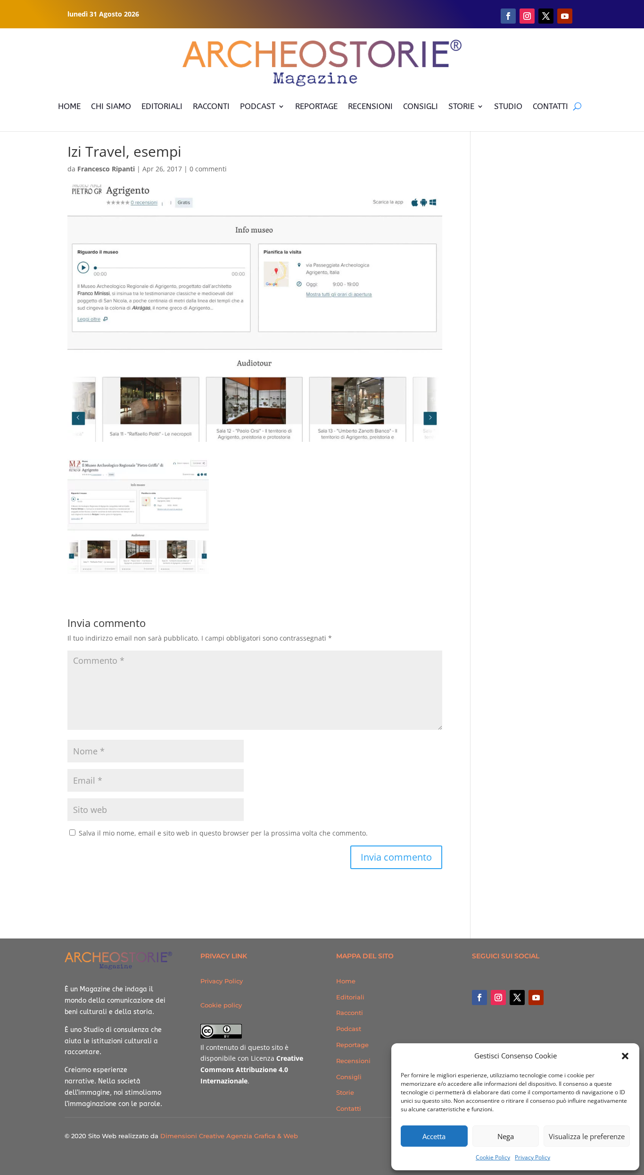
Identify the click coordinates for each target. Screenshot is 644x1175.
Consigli (349, 1077)
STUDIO (508, 106)
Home (345, 981)
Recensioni (353, 1061)
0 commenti (208, 168)
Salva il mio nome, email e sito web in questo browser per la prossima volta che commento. (223, 832)
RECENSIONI (370, 106)
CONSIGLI (420, 106)
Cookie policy (221, 1005)
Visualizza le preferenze (587, 1136)
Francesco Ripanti (106, 168)
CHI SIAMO (111, 106)
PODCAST (257, 106)
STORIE (461, 106)
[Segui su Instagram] (527, 16)
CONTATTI (550, 106)
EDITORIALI (161, 106)
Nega (505, 1136)
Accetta (434, 1136)
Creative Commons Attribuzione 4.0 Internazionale (251, 1069)
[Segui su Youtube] (564, 16)
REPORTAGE (316, 106)
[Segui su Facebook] (508, 16)
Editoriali (350, 997)
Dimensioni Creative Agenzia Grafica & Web (229, 1136)
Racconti (349, 1012)
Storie (345, 1092)
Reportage (352, 1044)
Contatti (348, 1108)
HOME (69, 106)
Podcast (348, 1028)
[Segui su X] (545, 16)
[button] (625, 1056)
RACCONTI (211, 106)
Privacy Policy (532, 1157)
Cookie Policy (493, 1157)
